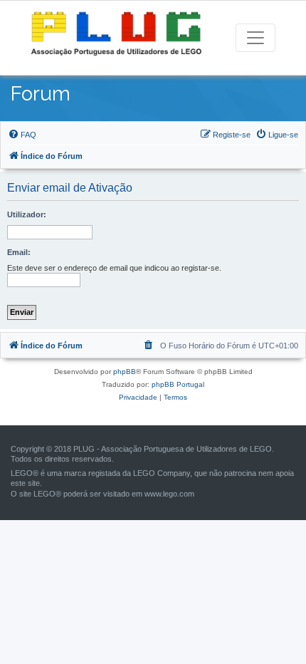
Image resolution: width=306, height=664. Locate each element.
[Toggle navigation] (255, 38)
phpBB (124, 371)
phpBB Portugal (178, 384)
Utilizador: (26, 214)
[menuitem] (22, 134)
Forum (40, 93)
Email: (19, 252)
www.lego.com (169, 493)
